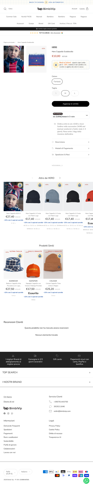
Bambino (61, 16)
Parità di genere (10, 445)
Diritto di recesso (55, 433)
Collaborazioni (9, 448)
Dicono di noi (9, 401)
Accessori (20, 23)
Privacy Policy (54, 426)
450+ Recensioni (55, 33)
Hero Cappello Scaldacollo (26, 42)
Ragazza (73, 16)
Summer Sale (11, 16)
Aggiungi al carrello (70, 104)
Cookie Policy (54, 429)
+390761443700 (61, 402)
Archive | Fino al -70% (68, 23)
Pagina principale (9, 42)
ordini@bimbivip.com (62, 411)
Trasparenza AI (55, 437)
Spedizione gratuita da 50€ (47, 29)
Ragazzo (84, 16)
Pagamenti (8, 433)
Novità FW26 (26, 16)
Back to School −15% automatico (46, 2)
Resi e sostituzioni (11, 437)
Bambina (50, 16)
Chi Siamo (8, 397)
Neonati (39, 16)
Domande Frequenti (12, 426)
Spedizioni (8, 429)
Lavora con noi (9, 452)
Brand (41, 23)
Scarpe (31, 23)
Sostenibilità (8, 441)
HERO (54, 47)
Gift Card (51, 23)
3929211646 (59, 406)
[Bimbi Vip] (46, 9)
